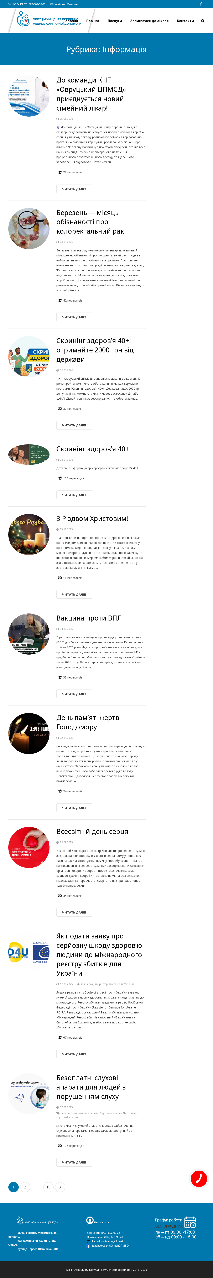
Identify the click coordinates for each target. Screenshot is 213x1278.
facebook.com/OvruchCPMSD (110, 1245)
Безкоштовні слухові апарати (80, 1113)
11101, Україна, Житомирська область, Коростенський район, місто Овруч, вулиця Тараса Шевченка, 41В (33, 1241)
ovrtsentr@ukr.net (66, 4)
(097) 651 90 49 (113, 1237)
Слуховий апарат (111, 1113)
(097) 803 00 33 (110, 1232)
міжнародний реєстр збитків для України (107, 984)
